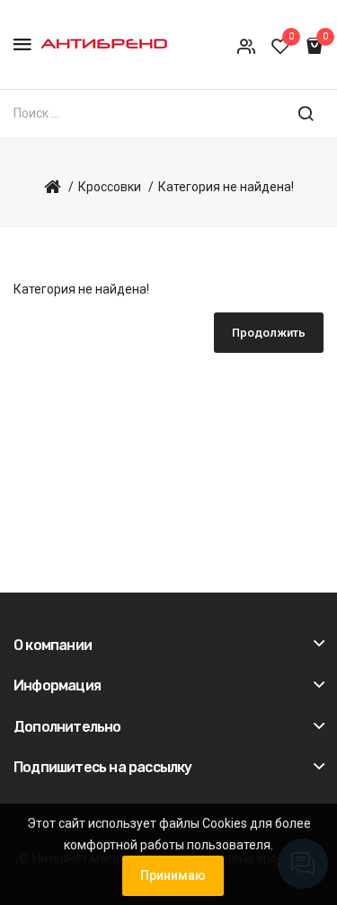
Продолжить (269, 332)
